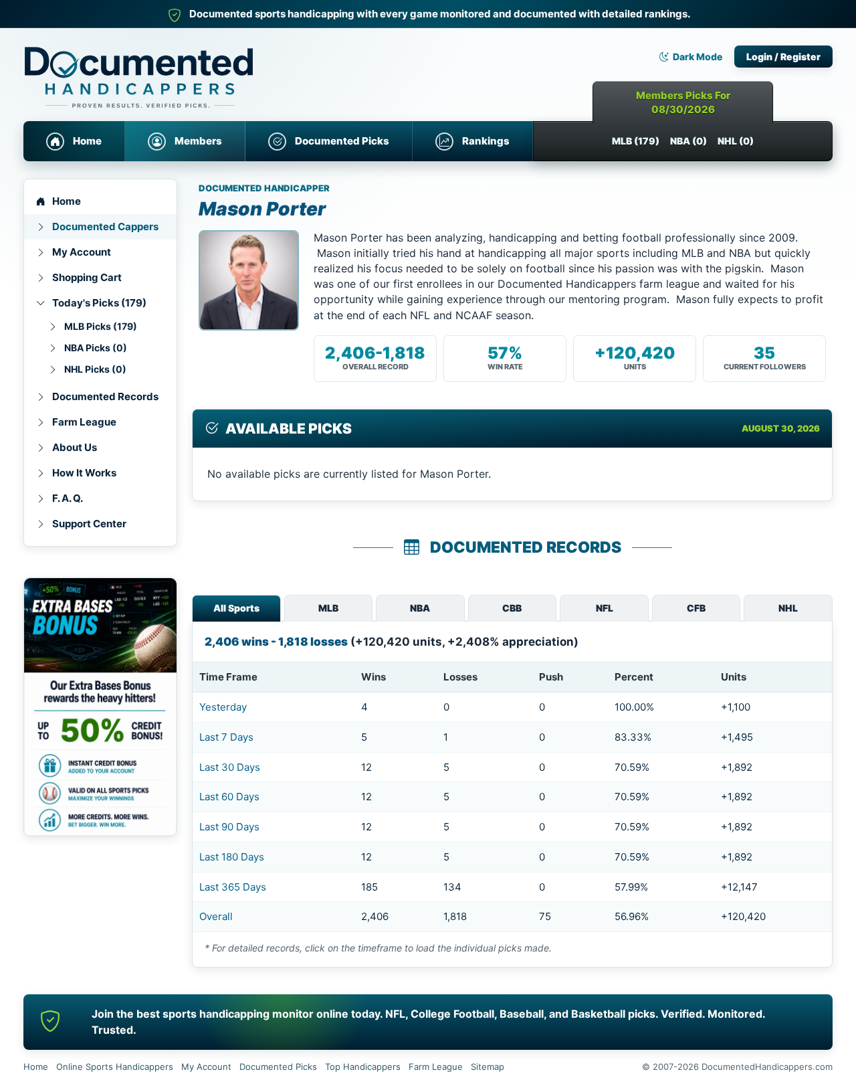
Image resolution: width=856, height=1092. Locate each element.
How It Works (84, 472)
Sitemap (487, 1066)
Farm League (84, 422)
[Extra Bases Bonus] (100, 706)
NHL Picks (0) (95, 369)
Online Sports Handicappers (114, 1066)
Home (87, 140)
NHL (788, 608)
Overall (216, 916)
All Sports (236, 608)
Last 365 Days (232, 887)
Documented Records (105, 396)
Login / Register (783, 56)
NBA (420, 608)
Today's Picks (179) (99, 302)
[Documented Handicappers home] (197, 67)
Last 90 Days (229, 826)
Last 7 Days (226, 737)
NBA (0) (688, 141)
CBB (512, 608)
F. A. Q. (67, 498)
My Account (81, 252)
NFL (604, 608)
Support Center (89, 523)
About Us (74, 447)
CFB (696, 608)
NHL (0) (736, 141)
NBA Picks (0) (95, 347)
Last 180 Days (231, 856)
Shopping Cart (87, 277)
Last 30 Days (229, 767)
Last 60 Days (229, 796)
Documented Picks (342, 140)
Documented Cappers (105, 226)
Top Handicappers (363, 1066)
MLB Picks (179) (100, 326)
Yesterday (223, 707)
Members (198, 140)
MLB (328, 608)
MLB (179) (635, 141)
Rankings (486, 140)
